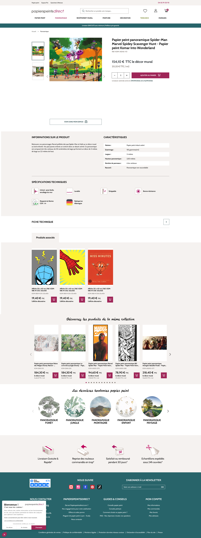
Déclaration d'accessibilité (136, 532)
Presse (160, 532)
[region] (69, 83)
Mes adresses (153, 516)
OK (162, 487)
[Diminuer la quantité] (115, 75)
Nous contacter (76, 519)
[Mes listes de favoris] (145, 11)
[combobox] (104, 11)
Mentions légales (90, 532)
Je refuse (9, 527)
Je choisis (24, 527)
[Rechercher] (82, 10)
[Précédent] (47, 76)
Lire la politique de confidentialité (13, 520)
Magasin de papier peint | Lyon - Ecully (76, 516)
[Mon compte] (156, 11)
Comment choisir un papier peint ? (115, 512)
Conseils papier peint (115, 505)
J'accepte (38, 527)
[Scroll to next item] (168, 354)
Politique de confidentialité (72, 532)
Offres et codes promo (77, 512)
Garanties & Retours (57, 3)
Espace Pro (44, 3)
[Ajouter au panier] (54, 300)
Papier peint (35, 3)
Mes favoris (154, 512)
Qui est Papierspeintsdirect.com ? (76, 505)
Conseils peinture (115, 509)
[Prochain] (104, 76)
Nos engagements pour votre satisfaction (76, 509)
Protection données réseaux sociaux (111, 532)
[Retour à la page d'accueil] (48, 11)
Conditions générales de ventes (50, 532)
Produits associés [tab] (45, 237)
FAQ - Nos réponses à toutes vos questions (115, 516)
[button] (4, 534)
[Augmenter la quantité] (127, 75)
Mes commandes (154, 509)
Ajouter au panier (148, 75)
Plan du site (151, 532)
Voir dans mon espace (74, 122)
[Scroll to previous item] (32, 354)
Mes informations (154, 505)
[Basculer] (166, 222)
